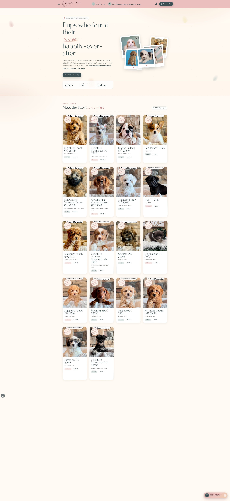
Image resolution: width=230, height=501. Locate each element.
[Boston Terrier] (74, 445)
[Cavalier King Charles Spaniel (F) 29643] (101, 182)
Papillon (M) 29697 (155, 147)
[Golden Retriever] (101, 445)
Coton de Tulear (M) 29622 (126, 201)
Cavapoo (123, 416)
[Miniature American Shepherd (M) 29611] (101, 236)
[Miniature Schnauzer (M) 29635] (101, 342)
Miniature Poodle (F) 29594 (73, 312)
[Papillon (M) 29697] (155, 130)
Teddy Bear (70, 416)
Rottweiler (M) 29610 (126, 361)
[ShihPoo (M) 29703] (128, 236)
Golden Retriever (100, 463)
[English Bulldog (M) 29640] (128, 130)
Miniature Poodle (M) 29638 (154, 312)
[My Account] (156, 4)
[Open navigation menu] (59, 4)
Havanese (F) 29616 (71, 361)
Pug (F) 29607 (153, 199)
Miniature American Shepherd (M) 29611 (99, 258)
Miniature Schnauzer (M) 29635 (99, 362)
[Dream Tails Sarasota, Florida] (71, 4)
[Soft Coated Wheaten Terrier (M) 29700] (75, 182)
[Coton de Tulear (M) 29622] (128, 182)
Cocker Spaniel (153, 416)
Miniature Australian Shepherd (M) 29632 (152, 364)
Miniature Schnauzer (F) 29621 (99, 150)
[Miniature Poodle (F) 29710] (74, 236)
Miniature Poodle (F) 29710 (73, 255)
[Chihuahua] (101, 398)
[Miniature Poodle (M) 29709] (75, 130)
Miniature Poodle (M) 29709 (73, 149)
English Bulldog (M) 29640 (126, 149)
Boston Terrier (72, 463)
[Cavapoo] (128, 398)
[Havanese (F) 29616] (74, 342)
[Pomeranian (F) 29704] (155, 236)
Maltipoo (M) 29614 (125, 312)
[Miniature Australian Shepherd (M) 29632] (155, 342)
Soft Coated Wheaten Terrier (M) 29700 (73, 202)
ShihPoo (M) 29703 (125, 255)
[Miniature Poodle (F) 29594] (74, 292)
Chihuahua (97, 416)
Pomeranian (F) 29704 (153, 255)
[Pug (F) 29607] (155, 182)
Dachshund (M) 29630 (99, 312)
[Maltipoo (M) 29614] (128, 293)
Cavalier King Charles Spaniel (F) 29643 (99, 202)
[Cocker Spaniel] (155, 398)
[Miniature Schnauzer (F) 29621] (101, 130)
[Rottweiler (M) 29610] (128, 342)
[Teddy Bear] (75, 398)
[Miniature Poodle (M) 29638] (155, 292)
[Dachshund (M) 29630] (101, 292)
